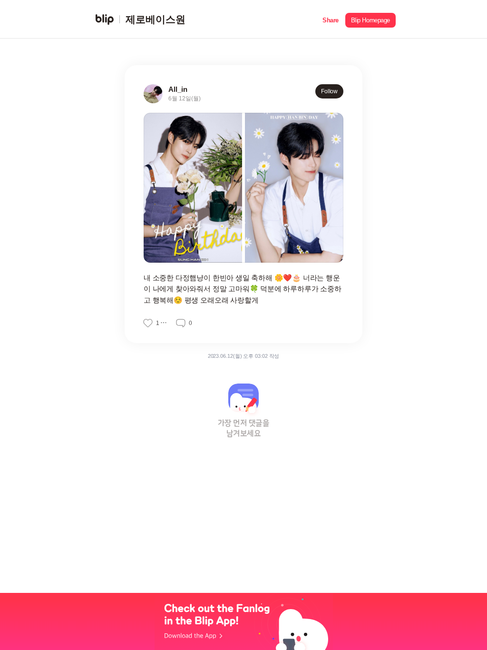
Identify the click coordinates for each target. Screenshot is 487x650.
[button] (330, 19)
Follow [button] (329, 91)
